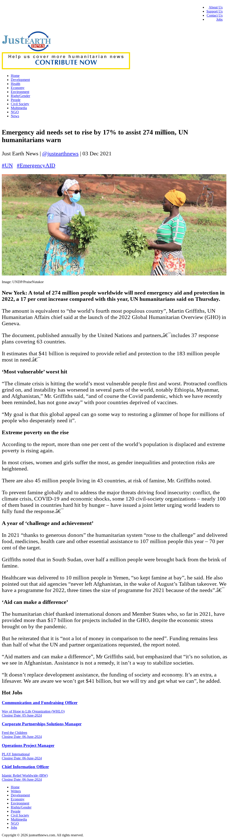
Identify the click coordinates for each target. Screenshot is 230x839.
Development (20, 80)
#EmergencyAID (36, 165)
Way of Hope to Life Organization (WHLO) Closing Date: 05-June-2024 (33, 713)
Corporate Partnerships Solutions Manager (42, 724)
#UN (7, 165)
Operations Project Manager (28, 745)
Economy (17, 88)
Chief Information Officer (25, 766)
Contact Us (215, 15)
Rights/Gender (21, 807)
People (15, 100)
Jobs (219, 19)
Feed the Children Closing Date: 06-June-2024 (22, 735)
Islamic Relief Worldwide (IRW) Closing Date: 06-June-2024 (25, 777)
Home (15, 76)
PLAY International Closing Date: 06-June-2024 (22, 756)
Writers (16, 791)
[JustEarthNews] (26, 50)
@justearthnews (60, 153)
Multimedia (19, 108)
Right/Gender (20, 96)
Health (15, 84)
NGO (15, 112)
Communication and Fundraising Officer (39, 702)
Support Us (214, 11)
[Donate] (66, 68)
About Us (216, 7)
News (15, 116)
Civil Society (20, 104)
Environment (20, 92)
